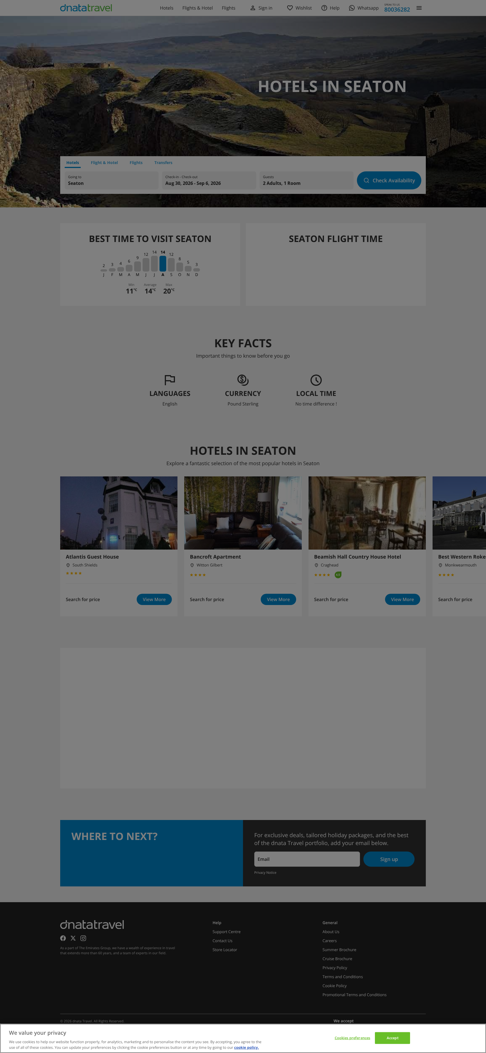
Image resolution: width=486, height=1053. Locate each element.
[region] (243, 1038)
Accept (393, 1037)
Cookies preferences (352, 1037)
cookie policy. (246, 1047)
